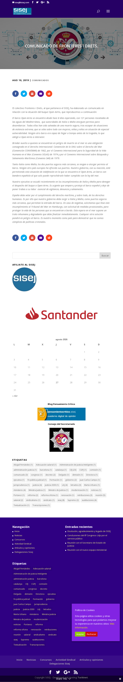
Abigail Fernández (23, 464)
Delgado (64, 474)
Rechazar (91, 634)
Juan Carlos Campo (90, 480)
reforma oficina (49, 495)
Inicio (17, 531)
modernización (79, 490)
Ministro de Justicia (58, 490)
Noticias (18, 535)
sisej (61, 500)
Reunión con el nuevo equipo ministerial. (87, 549)
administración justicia (25, 469)
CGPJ (82, 469)
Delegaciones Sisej (24, 552)
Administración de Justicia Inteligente (78, 464)
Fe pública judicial (37, 480)
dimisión (77, 474)
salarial (18, 500)
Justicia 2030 (52, 485)
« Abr (15, 395)
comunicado (21, 474)
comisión (95, 469)
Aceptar (80, 634)
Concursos (20, 539)
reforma (33, 495)
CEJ (73, 469)
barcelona (46, 469)
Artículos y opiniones (25, 547)
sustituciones (89, 500)
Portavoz (19, 495)
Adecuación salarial (46, 464)
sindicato (48, 500)
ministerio (19, 490)
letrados (76, 485)
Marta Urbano (92, 485)
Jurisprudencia (21, 485)
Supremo (73, 500)
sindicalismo (33, 500)
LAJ (64, 485)
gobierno (71, 480)
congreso (36, 474)
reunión (100, 495)
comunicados (40, 80)
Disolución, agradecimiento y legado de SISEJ (89, 531)
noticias (96, 490)
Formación (56, 480)
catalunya (60, 469)
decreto (50, 474)
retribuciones (84, 495)
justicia (37, 485)
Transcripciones (41, 505)
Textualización (21, 505)
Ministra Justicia (37, 490)
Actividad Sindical (23, 543)
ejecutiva (19, 480)
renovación (67, 495)
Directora (92, 474)
